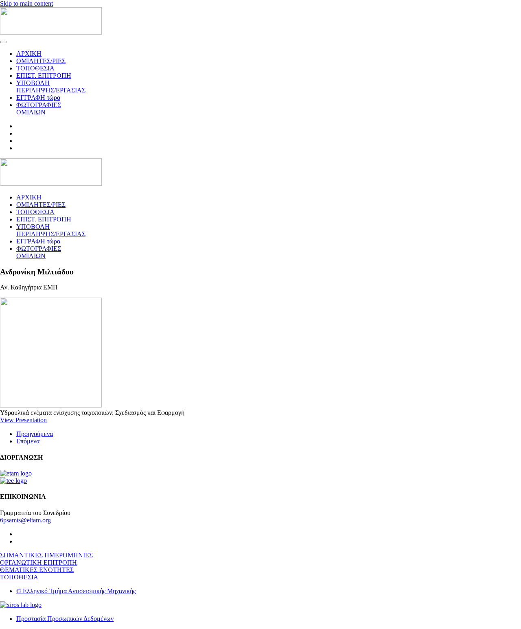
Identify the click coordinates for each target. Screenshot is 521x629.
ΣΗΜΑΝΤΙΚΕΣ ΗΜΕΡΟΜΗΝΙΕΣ (46, 555)
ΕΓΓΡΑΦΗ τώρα (38, 97)
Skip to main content (26, 3)
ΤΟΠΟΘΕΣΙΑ (35, 68)
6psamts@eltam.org (25, 520)
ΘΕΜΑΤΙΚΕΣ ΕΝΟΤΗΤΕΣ (37, 569)
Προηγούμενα (34, 433)
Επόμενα (27, 441)
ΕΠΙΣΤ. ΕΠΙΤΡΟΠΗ (43, 75)
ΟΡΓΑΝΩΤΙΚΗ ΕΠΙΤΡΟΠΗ (38, 562)
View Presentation (23, 419)
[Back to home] (51, 32)
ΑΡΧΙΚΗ (29, 53)
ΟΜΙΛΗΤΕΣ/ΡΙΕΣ (41, 60)
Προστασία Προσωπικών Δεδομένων (65, 618)
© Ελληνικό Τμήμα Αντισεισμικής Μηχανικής (76, 590)
